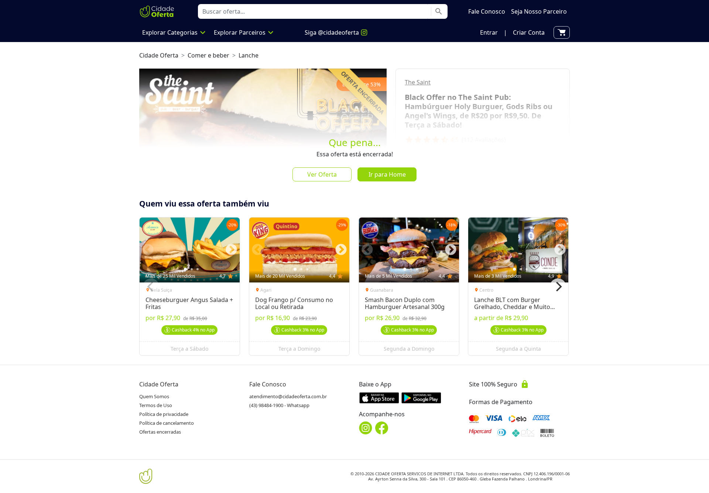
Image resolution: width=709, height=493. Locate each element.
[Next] (558, 286)
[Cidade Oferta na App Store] (379, 398)
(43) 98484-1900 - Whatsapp (279, 405)
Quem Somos (154, 396)
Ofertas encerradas (160, 431)
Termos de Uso (155, 405)
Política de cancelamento (166, 423)
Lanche (248, 55)
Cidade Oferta (158, 55)
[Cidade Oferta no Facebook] (381, 427)
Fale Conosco (267, 384)
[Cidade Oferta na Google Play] (421, 398)
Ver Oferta (322, 174)
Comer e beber (208, 55)
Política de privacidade (163, 414)
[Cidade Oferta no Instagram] (365, 427)
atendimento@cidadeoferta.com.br (288, 396)
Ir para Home (387, 174)
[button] (489, 32)
